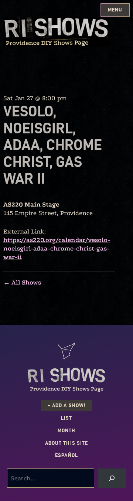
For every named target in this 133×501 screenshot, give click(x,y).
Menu (115, 10)
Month (66, 430)
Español (66, 455)
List (66, 418)
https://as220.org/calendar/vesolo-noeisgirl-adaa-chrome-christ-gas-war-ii (56, 248)
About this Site (66, 443)
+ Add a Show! (66, 405)
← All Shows (22, 282)
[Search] (112, 478)
